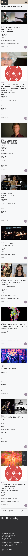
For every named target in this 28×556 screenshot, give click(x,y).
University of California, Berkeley (9, 544)
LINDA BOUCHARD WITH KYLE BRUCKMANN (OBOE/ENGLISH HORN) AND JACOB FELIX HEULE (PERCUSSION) (13, 87)
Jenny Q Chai (6, 193)
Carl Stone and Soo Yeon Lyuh (12, 418)
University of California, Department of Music (12, 542)
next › (17, 511)
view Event (3, 46)
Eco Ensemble (7, 244)
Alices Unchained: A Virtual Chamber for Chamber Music (14, 326)
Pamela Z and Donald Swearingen (10, 29)
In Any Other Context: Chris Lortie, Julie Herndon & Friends (13, 283)
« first (4, 510)
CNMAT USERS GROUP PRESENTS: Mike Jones (10, 142)
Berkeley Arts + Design (7, 545)
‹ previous (10, 510)
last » (22, 511)
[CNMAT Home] (4, 3)
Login (3, 550)
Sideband (5, 367)
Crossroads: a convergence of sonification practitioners (14, 486)
